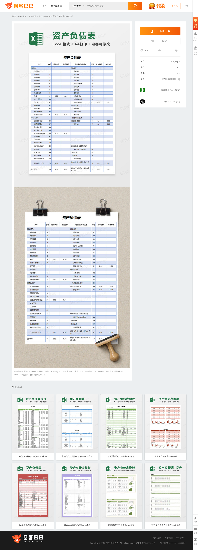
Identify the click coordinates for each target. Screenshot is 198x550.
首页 (44, 6)
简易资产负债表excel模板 (165, 456)
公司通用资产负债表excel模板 (121, 456)
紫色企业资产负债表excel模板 (77, 525)
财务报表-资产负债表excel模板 (33, 525)
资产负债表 (43, 16)
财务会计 (32, 16)
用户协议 (157, 538)
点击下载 (164, 31)
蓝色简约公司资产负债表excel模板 (77, 456)
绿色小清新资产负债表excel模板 (33, 456)
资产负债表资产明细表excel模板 (165, 525)
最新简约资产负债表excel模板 (121, 525)
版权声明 (180, 538)
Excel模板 (22, 16)
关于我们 (169, 538)
